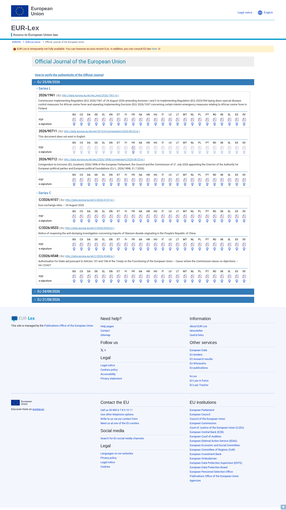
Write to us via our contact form (119, 418)
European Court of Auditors (205, 436)
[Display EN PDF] (111, 119)
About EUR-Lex (198, 326)
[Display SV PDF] (244, 119)
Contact (105, 330)
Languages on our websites (116, 453)
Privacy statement (111, 378)
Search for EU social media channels (122, 438)
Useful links (197, 335)
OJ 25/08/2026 (48, 82)
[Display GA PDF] (140, 119)
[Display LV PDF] (170, 119)
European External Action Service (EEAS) (213, 440)
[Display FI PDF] (126, 119)
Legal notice (107, 365)
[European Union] (21, 403)
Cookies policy (109, 369)
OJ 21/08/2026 (48, 300)
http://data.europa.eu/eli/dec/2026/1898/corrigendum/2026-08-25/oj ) (104, 159)
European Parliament (202, 410)
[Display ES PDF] (236, 119)
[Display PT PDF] (207, 119)
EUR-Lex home (33, 42)
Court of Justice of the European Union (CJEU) (217, 427)
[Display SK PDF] (222, 119)
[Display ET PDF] (118, 119)
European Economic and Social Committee (215, 445)
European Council (200, 414)
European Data (198, 350)
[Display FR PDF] (133, 119)
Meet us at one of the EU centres (119, 423)
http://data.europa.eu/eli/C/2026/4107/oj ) (89, 200)
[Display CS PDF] (81, 119)
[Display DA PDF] (89, 119)
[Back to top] (283, 507)
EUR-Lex (25, 28)
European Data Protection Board (208, 467)
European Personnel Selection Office (211, 471)
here (154, 48)
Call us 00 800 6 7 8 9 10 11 (116, 410)
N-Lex (193, 376)
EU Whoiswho (198, 363)
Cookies (105, 466)
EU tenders (196, 354)
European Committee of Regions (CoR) (212, 449)
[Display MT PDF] (185, 119)
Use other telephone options (117, 414)
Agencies (195, 480)
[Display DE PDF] (96, 119)
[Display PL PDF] (199, 119)
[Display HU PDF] (155, 119)
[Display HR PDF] (148, 119)
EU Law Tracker (199, 385)
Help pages (107, 326)
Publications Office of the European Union (68, 325)
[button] (265, 12)
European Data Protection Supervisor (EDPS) (216, 462)
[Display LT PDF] (177, 119)
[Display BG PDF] (74, 119)
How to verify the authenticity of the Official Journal (69, 75)
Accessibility (108, 374)
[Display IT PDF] (163, 119)
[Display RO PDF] (214, 119)
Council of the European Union (207, 418)
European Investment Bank (206, 454)
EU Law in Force (199, 380)
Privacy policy (108, 457)
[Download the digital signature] (74, 124)
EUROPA (16, 42)
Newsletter (196, 330)
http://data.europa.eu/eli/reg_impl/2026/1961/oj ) (90, 95)
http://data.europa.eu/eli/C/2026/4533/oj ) (89, 228)
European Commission (203, 423)
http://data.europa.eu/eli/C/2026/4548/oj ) (89, 256)
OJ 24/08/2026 (48, 291)
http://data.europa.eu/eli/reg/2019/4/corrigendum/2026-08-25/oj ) (102, 131)
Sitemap (105, 335)
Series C (45, 193)
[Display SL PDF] (229, 119)
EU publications (199, 367)
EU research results (201, 359)
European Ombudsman (203, 458)
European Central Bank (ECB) (207, 432)
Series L (45, 88)
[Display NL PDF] (192, 119)
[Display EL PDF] (103, 119)
